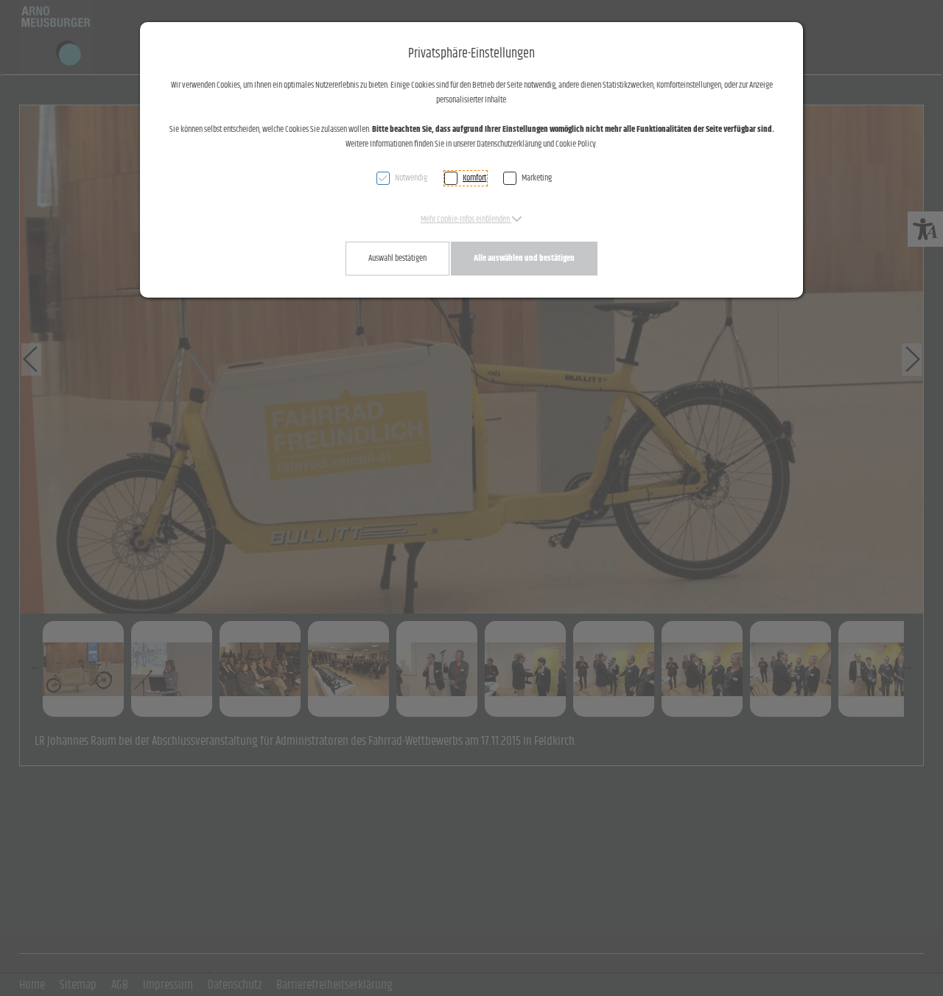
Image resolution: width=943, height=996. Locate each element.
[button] (471, 219)
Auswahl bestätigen (397, 258)
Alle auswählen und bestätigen (524, 258)
